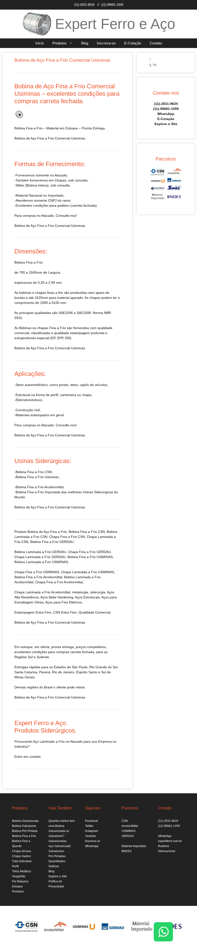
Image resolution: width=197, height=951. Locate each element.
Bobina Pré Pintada (24, 831)
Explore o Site (165, 124)
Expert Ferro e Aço (115, 24)
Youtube (90, 836)
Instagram (91, 831)
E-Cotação (132, 43)
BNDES (127, 851)
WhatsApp (165, 114)
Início (39, 43)
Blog (84, 43)
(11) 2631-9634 (168, 821)
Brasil (48, 687)
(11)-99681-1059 (112, 4)
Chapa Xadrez (21, 856)
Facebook (91, 821)
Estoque (17, 886)
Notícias (54, 866)
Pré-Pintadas (57, 856)
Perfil (15, 866)
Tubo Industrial (21, 861)
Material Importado (134, 846)
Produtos (59, 43)
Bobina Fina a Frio (24, 836)
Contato (156, 43)
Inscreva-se (106, 43)
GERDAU (128, 836)
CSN (125, 821)
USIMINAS (128, 831)
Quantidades (57, 861)
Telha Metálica (21, 871)
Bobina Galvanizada (25, 821)
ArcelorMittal (130, 826)
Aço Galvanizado (60, 846)
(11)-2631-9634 (84, 4)
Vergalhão (18, 876)
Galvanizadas (58, 841)
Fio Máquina (20, 881)
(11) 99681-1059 (169, 826)
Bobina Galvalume (24, 826)
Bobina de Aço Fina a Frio (47, 532)
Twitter (89, 826)
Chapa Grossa (21, 851)
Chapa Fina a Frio (28, 572)
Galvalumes (56, 851)
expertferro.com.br (170, 841)
